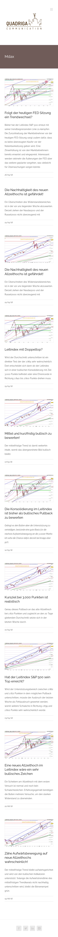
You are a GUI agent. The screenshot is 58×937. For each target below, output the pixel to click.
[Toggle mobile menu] (51, 9)
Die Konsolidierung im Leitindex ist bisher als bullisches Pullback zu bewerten (29, 513)
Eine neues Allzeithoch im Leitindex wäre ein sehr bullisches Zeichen (24, 769)
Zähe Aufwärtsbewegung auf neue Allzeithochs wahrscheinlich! (26, 857)
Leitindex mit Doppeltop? (24, 349)
